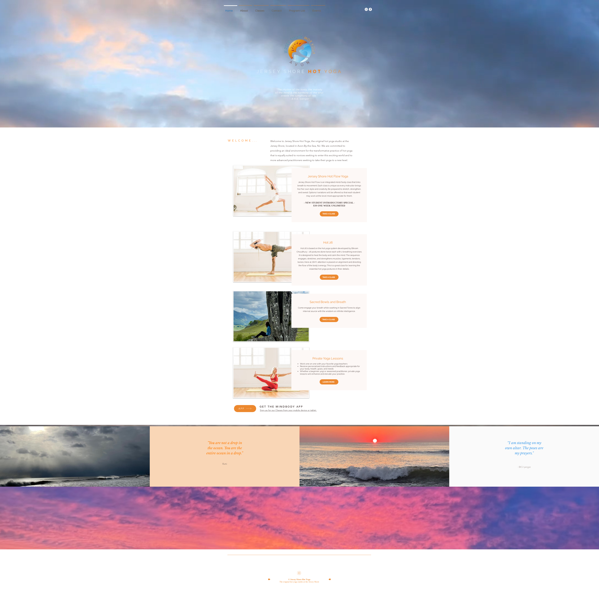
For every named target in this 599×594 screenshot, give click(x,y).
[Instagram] (366, 9)
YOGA (333, 71)
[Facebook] (370, 9)
